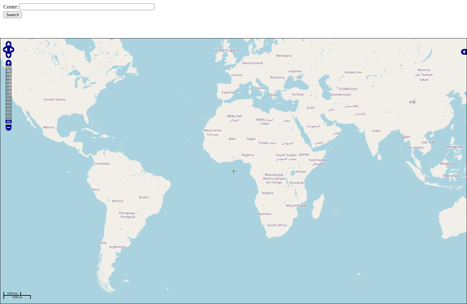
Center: (10, 7)
